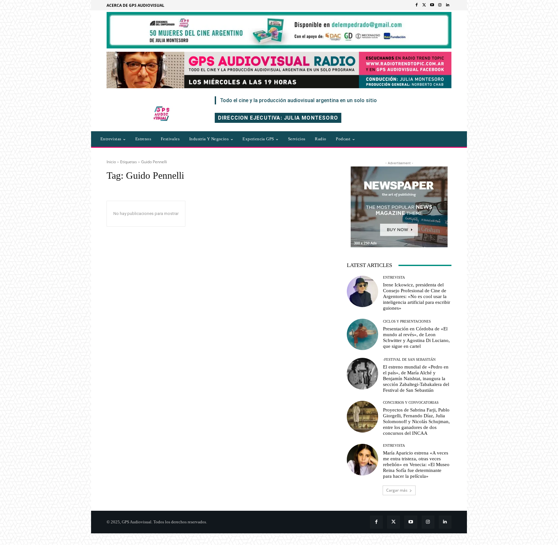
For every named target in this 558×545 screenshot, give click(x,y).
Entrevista (394, 277)
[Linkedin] (447, 5)
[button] (388, 139)
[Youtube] (432, 5)
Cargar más (397, 490)
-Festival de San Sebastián (409, 359)
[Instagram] (440, 5)
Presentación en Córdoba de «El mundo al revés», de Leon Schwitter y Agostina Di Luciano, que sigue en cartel (416, 337)
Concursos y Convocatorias (411, 402)
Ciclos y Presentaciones (407, 321)
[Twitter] (424, 5)
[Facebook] (416, 5)
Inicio (111, 162)
